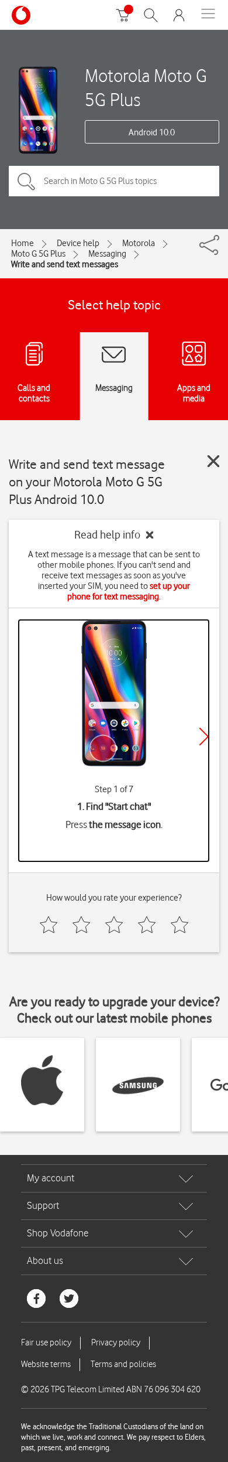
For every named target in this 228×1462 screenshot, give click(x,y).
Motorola (138, 243)
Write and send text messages (64, 264)
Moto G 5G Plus (38, 253)
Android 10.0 (152, 132)
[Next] (204, 736)
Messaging (107, 253)
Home (22, 243)
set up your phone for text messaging (128, 591)
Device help (78, 243)
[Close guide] (213, 461)
